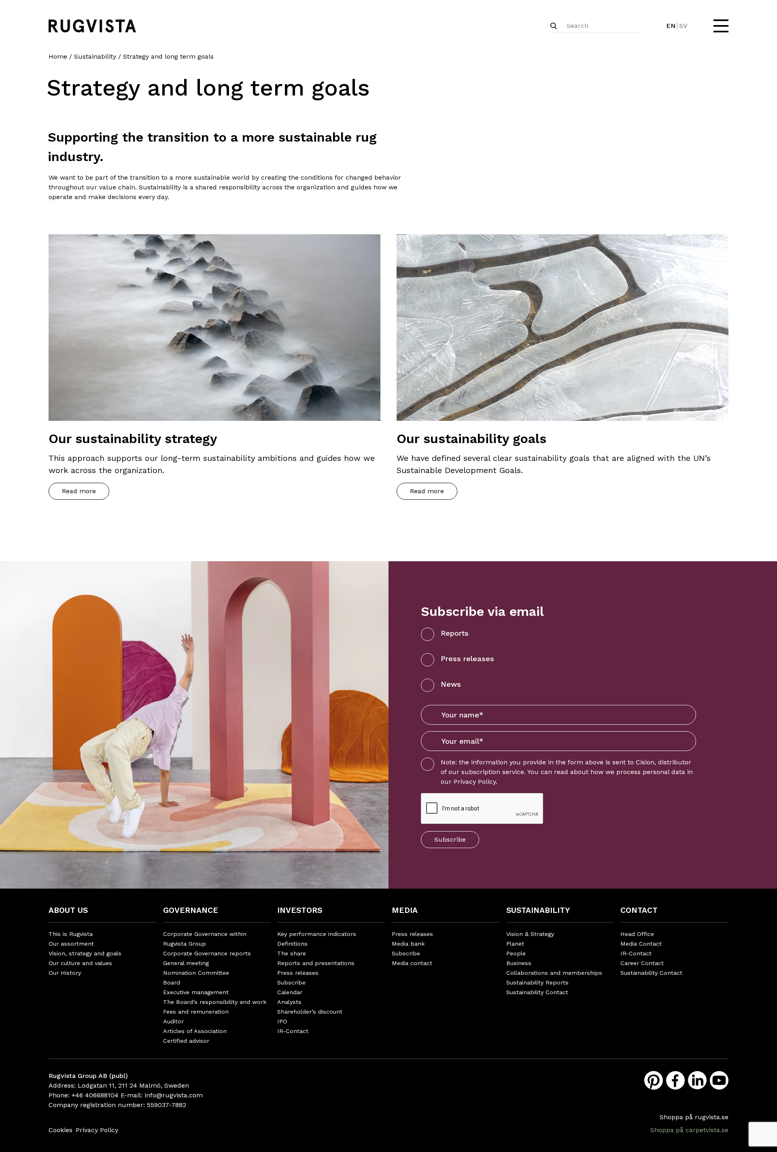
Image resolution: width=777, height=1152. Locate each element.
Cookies (60, 1130)
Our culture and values (80, 963)
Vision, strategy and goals (85, 953)
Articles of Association (195, 1031)
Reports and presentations (316, 963)
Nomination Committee (196, 973)
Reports (455, 633)
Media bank (408, 943)
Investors (299, 910)
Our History (65, 973)
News (451, 684)
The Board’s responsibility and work (215, 1002)
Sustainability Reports (537, 982)
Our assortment (71, 943)
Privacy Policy (475, 781)
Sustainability (95, 56)
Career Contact (642, 963)
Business (518, 963)
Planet (515, 943)
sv (683, 26)
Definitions (292, 943)
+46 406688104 (95, 1095)
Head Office (637, 934)
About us (68, 910)
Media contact (412, 963)
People (516, 953)
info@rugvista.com (173, 1095)
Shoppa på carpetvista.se (689, 1130)
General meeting (186, 963)
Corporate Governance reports (207, 953)
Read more (79, 491)
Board (171, 982)
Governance (190, 910)
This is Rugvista (71, 934)
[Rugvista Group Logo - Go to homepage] (92, 25)
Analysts (289, 1002)
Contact (639, 910)
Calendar (289, 992)
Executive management (196, 992)
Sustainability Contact (537, 992)
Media (405, 910)
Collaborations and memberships (554, 973)
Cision (645, 762)
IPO (282, 1021)
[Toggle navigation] (719, 25)
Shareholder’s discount (309, 1011)
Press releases (467, 658)
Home (58, 56)
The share (291, 953)
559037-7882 (166, 1105)
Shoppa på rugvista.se (694, 1117)
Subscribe (450, 839)
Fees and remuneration (196, 1011)
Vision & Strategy (530, 934)
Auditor (173, 1021)
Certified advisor (186, 1040)
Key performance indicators (316, 934)
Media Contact (641, 943)
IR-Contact (292, 1031)
